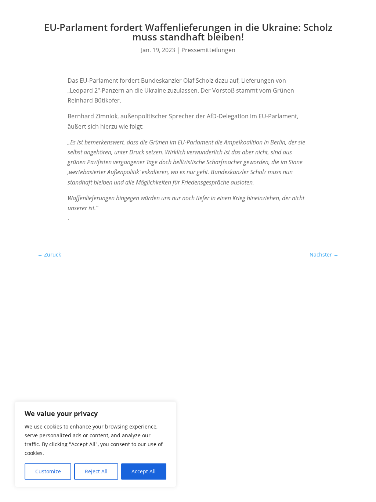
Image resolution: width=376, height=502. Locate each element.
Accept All (143, 471)
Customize (48, 471)
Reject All (96, 471)
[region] (95, 444)
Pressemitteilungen (208, 50)
